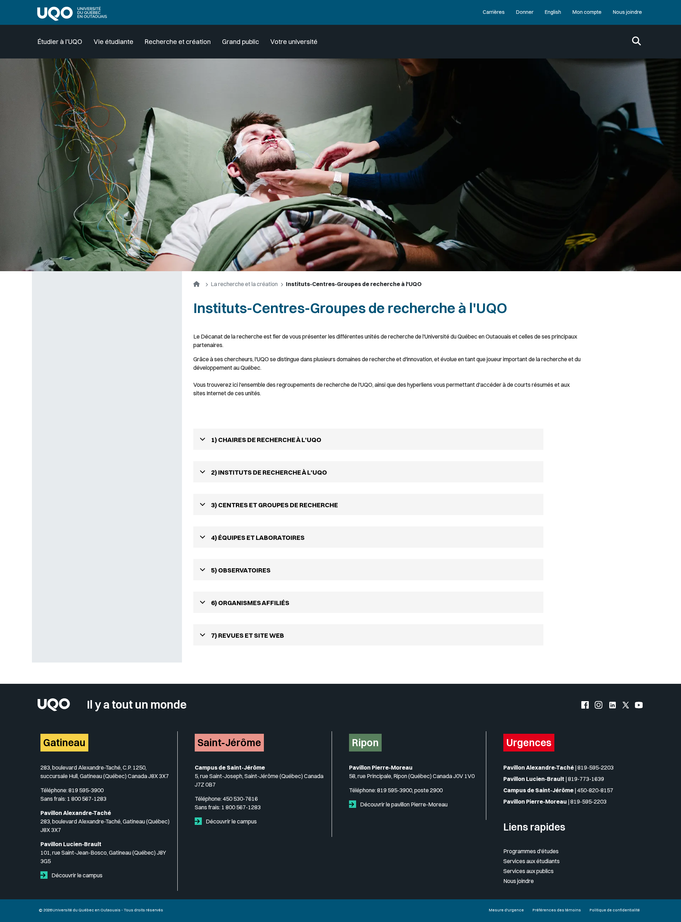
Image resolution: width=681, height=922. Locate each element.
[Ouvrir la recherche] (636, 42)
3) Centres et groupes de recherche (274, 505)
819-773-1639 (586, 778)
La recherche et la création (244, 283)
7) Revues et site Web (247, 635)
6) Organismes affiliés (250, 603)
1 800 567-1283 (86, 798)
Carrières (494, 12)
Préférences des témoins (556, 909)
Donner (524, 12)
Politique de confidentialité (614, 909)
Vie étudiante (113, 42)
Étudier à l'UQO (60, 42)
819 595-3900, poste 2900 (410, 790)
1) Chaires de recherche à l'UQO (266, 440)
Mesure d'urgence (506, 909)
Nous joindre (627, 12)
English (553, 12)
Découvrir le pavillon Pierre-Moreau (403, 804)
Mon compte (587, 12)
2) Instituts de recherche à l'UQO (269, 472)
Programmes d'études (531, 851)
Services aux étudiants (531, 861)
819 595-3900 (86, 790)
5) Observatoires (241, 570)
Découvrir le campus (76, 875)
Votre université (293, 42)
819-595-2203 (595, 767)
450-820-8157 (595, 790)
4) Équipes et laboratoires (258, 537)
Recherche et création (178, 42)
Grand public (240, 42)
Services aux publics (528, 870)
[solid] (45, 875)
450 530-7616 (240, 798)
